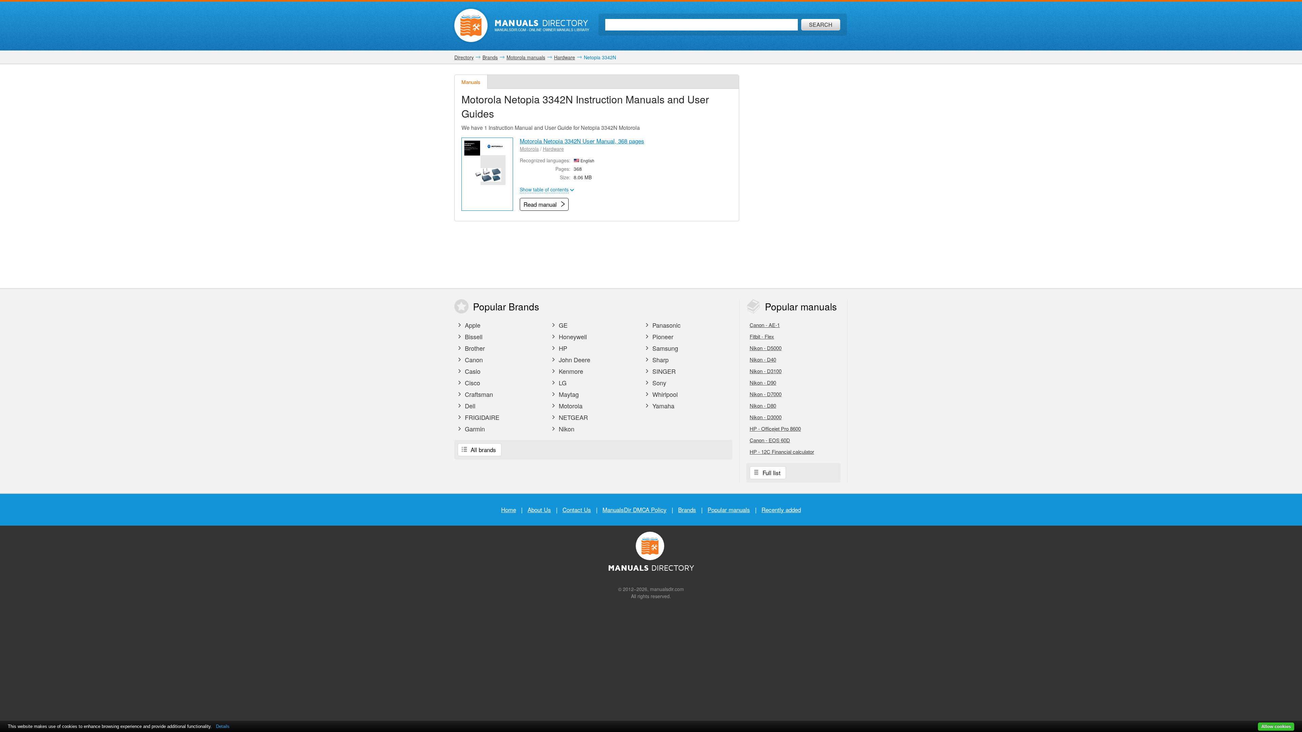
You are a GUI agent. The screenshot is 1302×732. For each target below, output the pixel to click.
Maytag (568, 394)
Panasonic (665, 325)
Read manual (541, 204)
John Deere (573, 359)
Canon (473, 359)
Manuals (470, 81)
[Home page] (471, 25)
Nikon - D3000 (766, 417)
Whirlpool (664, 394)
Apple (471, 325)
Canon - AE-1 (765, 324)
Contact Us (577, 509)
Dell (469, 405)
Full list (771, 472)
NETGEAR (572, 417)
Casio (471, 371)
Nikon (565, 428)
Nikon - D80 (763, 405)
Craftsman (478, 394)
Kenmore (570, 371)
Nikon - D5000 (766, 347)
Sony (658, 382)
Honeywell (572, 336)
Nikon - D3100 (766, 370)
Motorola (529, 148)
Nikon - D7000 (766, 394)
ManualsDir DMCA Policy (635, 509)
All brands (482, 449)
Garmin (474, 428)
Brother (474, 348)
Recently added (781, 509)
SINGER (663, 371)
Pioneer (662, 336)
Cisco (471, 382)
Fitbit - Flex (762, 336)
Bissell (472, 336)
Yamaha (662, 405)
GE (562, 325)
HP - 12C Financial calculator (782, 451)
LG (562, 382)
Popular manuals (729, 509)
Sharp (660, 359)
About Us (539, 509)
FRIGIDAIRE (481, 417)
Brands (687, 509)
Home (508, 509)
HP (562, 348)
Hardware (553, 148)
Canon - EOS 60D (770, 440)
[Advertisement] (797, 176)
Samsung (664, 348)
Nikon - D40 (763, 359)
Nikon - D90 (763, 382)
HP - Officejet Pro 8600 (775, 428)
